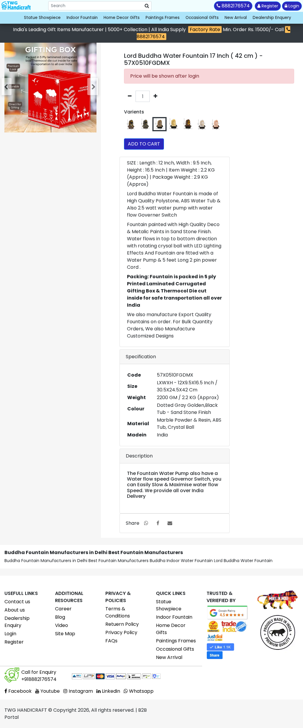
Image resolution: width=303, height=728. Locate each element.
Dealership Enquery (272, 17)
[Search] (147, 6)
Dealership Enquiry (17, 622)
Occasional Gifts (202, 17)
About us (14, 610)
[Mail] (170, 523)
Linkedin (110, 691)
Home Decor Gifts (122, 17)
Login (293, 6)
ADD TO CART (144, 143)
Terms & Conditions (117, 612)
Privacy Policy (121, 632)
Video (61, 625)
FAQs (111, 640)
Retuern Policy (122, 624)
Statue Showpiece (42, 17)
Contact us (17, 601)
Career (63, 608)
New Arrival (236, 17)
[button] (7, 86)
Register (269, 6)
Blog (60, 617)
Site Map (65, 633)
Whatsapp (141, 691)
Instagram (80, 691)
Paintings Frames (163, 17)
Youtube (49, 691)
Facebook (19, 691)
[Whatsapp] (146, 523)
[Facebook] (158, 523)
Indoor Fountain (82, 17)
